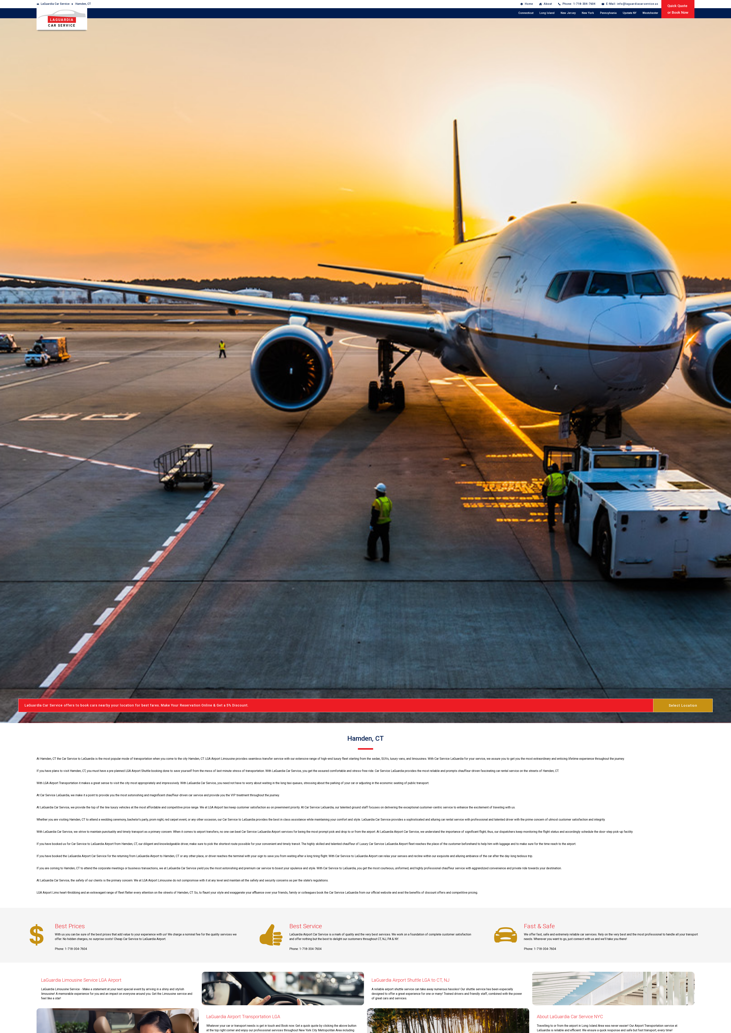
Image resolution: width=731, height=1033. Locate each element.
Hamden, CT (83, 4)
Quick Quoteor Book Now (677, 9)
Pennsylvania (608, 13)
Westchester (650, 13)
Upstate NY (629, 13)
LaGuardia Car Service (55, 4)
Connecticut (525, 13)
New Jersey (568, 13)
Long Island (547, 13)
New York (588, 13)
